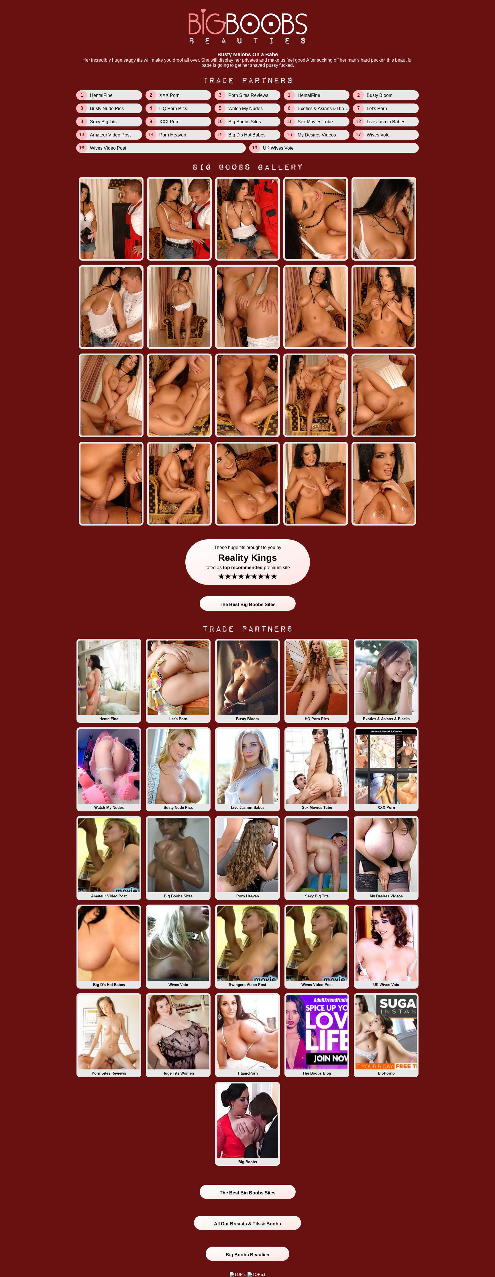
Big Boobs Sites (178, 896)
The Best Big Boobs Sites (248, 604)
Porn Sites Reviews (109, 1073)
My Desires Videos (386, 896)
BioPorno (386, 1073)
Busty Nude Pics (178, 807)
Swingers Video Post (247, 985)
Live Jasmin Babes (247, 807)
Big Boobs (247, 1162)
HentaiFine (108, 719)
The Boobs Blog (316, 1073)
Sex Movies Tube (317, 807)
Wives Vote (178, 985)
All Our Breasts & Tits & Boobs (247, 1223)
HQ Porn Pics (317, 719)
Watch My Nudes (109, 807)
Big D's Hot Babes (109, 985)
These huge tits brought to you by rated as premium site (247, 563)
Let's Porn (178, 719)
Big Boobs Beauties (247, 1254)
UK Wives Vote (386, 985)
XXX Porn (386, 807)
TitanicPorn (247, 1073)
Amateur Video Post (109, 896)
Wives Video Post (317, 985)
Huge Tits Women (178, 1073)
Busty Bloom (247, 719)
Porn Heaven (247, 896)
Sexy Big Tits (317, 896)
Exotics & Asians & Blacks (386, 719)
